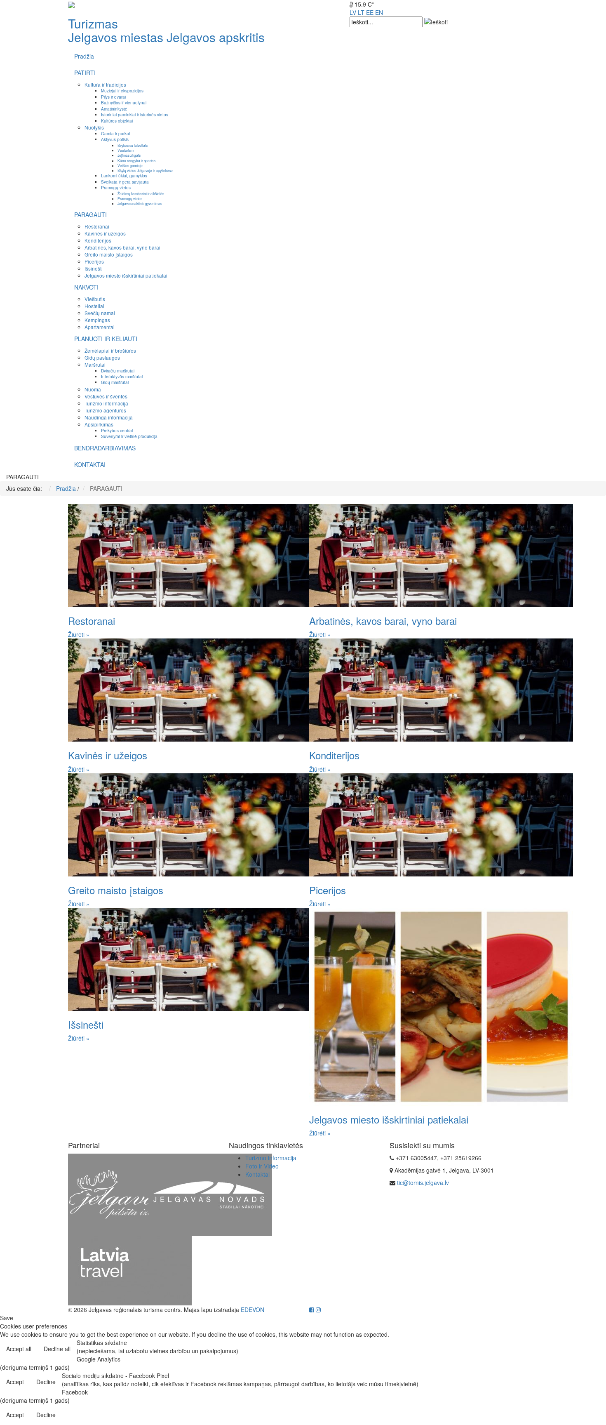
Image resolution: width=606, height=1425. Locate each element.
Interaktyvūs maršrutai (122, 376)
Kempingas (97, 319)
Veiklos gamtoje (130, 165)
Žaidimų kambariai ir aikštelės (140, 193)
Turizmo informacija (106, 403)
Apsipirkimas (99, 424)
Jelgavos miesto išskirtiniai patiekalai (126, 275)
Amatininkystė (114, 109)
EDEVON (252, 1309)
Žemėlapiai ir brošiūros (110, 350)
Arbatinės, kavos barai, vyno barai (122, 247)
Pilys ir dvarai (113, 97)
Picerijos (94, 261)
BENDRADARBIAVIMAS (105, 448)
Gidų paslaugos (102, 357)
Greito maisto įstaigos (109, 254)
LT (361, 12)
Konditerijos (98, 240)
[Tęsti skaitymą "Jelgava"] (130, 1194)
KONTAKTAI (90, 464)
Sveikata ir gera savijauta (125, 182)
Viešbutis (95, 298)
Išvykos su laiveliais (132, 145)
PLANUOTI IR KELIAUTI (105, 338)
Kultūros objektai (117, 121)
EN (379, 12)
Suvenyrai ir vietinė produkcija (129, 436)
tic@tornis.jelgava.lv (423, 1182)
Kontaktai (257, 1174)
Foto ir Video (262, 1166)
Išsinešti (94, 268)
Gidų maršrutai (115, 382)
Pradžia (84, 56)
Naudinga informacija (109, 417)
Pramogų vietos (116, 187)
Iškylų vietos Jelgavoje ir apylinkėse (145, 170)
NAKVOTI (86, 287)
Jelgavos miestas (115, 37)
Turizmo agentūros (105, 410)
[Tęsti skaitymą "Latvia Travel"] (130, 1270)
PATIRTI (85, 72)
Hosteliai (94, 305)
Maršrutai (95, 364)
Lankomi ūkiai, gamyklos (124, 175)
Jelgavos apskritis (216, 37)
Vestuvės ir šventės (106, 396)
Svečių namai (100, 312)
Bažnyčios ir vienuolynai (123, 102)
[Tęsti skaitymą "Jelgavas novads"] (210, 1194)
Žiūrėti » (78, 634)
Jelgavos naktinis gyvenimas (139, 203)
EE (369, 12)
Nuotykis (94, 127)
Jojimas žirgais (129, 155)
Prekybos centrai (117, 430)
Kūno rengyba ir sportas (136, 160)
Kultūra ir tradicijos (105, 84)
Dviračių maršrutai (117, 370)
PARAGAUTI (90, 214)
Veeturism (125, 150)
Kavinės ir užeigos (105, 233)
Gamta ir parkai (115, 133)
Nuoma (93, 389)
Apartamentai (100, 326)
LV (353, 12)
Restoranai (97, 226)
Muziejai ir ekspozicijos (122, 90)
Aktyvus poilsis (115, 139)
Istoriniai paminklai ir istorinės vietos (134, 114)
